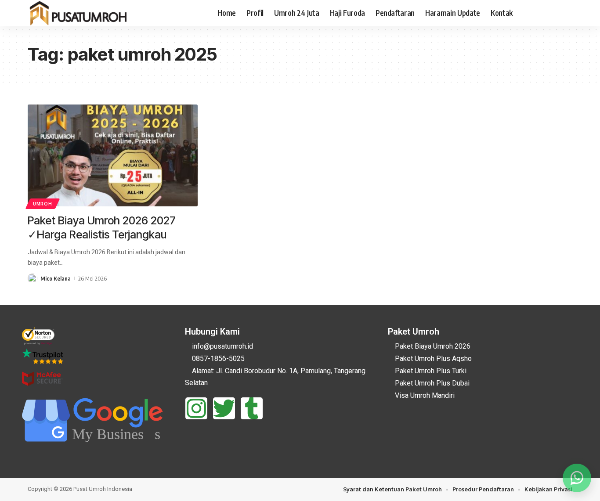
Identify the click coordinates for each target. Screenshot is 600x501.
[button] (566, 13)
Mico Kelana (55, 278)
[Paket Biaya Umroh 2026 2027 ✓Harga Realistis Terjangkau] (113, 155)
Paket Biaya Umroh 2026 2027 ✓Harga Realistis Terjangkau (102, 227)
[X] (534, 13)
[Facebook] (525, 13)
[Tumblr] (252, 408)
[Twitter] (224, 408)
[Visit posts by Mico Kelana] (32, 278)
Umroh (42, 203)
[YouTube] (544, 13)
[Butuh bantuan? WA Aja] (577, 478)
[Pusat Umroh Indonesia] (79, 13)
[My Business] (94, 450)
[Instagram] (554, 13)
